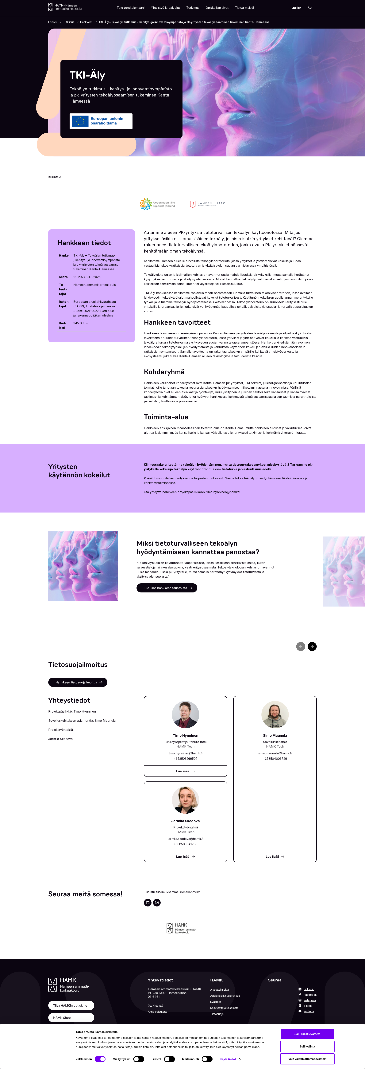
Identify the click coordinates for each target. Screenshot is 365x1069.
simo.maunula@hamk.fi (275, 753)
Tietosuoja (217, 1014)
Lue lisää (183, 771)
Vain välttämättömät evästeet (307, 1058)
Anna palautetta (157, 1011)
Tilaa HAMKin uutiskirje (70, 1005)
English (296, 7)
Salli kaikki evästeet (307, 1034)
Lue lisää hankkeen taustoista (165, 588)
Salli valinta (307, 1046)
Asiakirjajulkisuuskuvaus (225, 995)
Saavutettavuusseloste (224, 1007)
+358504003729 (275, 758)
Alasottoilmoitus (219, 989)
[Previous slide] (300, 646)
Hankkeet (86, 22)
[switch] (138, 1059)
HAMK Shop (62, 1018)
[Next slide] (312, 646)
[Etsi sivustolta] (310, 7)
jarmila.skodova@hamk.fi (185, 839)
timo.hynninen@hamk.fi (185, 753)
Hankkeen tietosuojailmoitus (76, 682)
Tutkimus (68, 22)
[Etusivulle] (65, 7)
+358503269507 (186, 758)
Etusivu (52, 22)
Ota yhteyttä (155, 1005)
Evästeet (215, 1001)
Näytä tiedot (228, 1059)
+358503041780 (186, 844)
